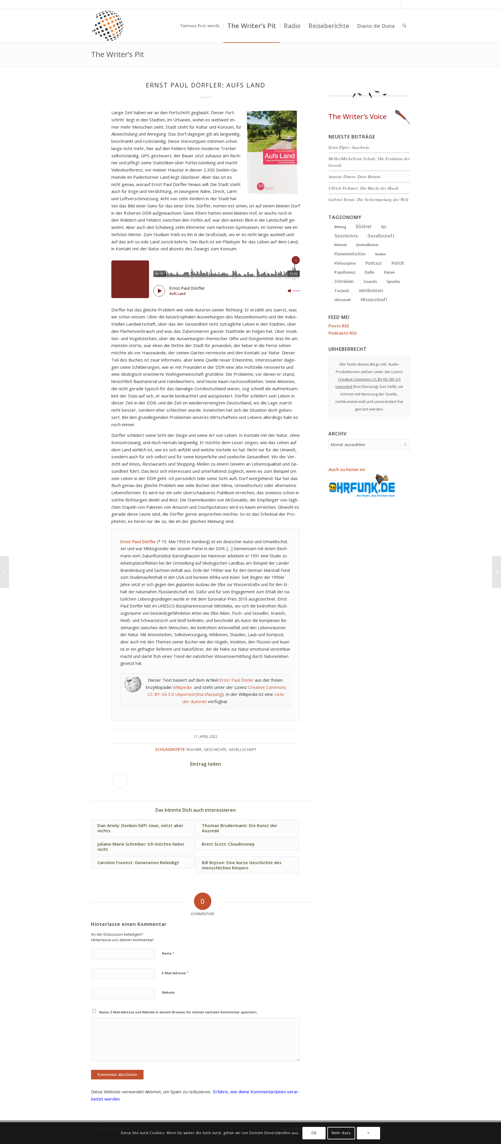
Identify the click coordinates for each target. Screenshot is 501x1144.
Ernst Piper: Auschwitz (349, 147)
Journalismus (367, 244)
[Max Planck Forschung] (4, 572)
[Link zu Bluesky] (397, 4)
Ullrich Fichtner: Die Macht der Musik (363, 188)
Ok (313, 1132)
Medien (380, 254)
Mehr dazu (341, 1132)
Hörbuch (340, 244)
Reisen (389, 272)
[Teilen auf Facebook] (120, 781)
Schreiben (343, 281)
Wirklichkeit (370, 290)
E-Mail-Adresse (175, 972)
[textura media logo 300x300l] (108, 26)
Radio (369, 271)
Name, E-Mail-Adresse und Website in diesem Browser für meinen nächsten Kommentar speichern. (178, 1012)
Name (168, 953)
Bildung (340, 227)
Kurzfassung (209, 694)
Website (168, 992)
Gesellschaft (242, 749)
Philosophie (344, 262)
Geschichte (215, 749)
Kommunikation (349, 253)
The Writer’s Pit (117, 54)
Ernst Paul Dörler (236, 680)
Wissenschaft (373, 299)
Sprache (393, 281)
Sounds (370, 281)
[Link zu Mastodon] (405, 4)
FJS (383, 226)
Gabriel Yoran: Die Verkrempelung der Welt (368, 199)
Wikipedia (182, 687)
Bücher (194, 749)
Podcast (373, 262)
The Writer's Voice (357, 116)
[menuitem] (200, 26)
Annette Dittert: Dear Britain (354, 176)
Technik (341, 290)
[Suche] (404, 26)
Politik (397, 262)
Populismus (344, 271)
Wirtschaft (342, 299)
